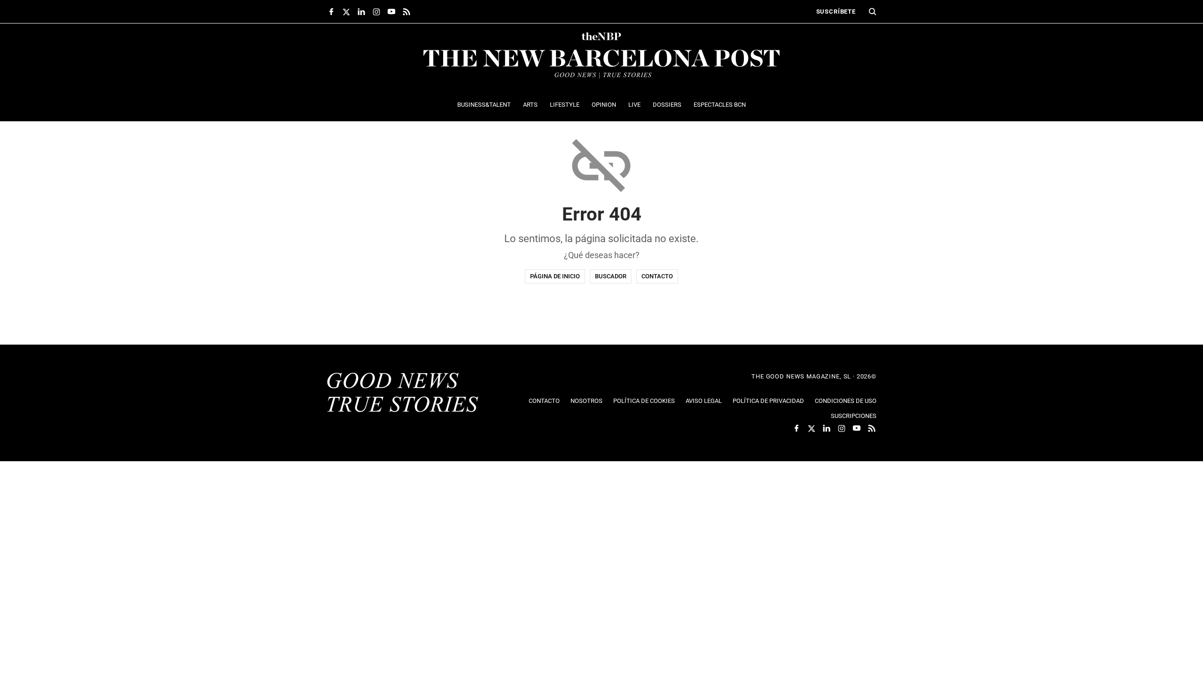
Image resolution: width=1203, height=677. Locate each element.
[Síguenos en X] (346, 11)
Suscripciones (853, 415)
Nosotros (586, 400)
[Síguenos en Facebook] (331, 11)
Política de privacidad (768, 400)
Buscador (610, 276)
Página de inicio (555, 276)
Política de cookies (644, 400)
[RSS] (406, 11)
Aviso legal (704, 400)
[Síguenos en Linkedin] (361, 11)
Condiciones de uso (845, 400)
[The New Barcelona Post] (403, 393)
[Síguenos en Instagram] (376, 11)
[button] (872, 12)
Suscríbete (836, 11)
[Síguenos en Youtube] (391, 11)
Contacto (657, 276)
